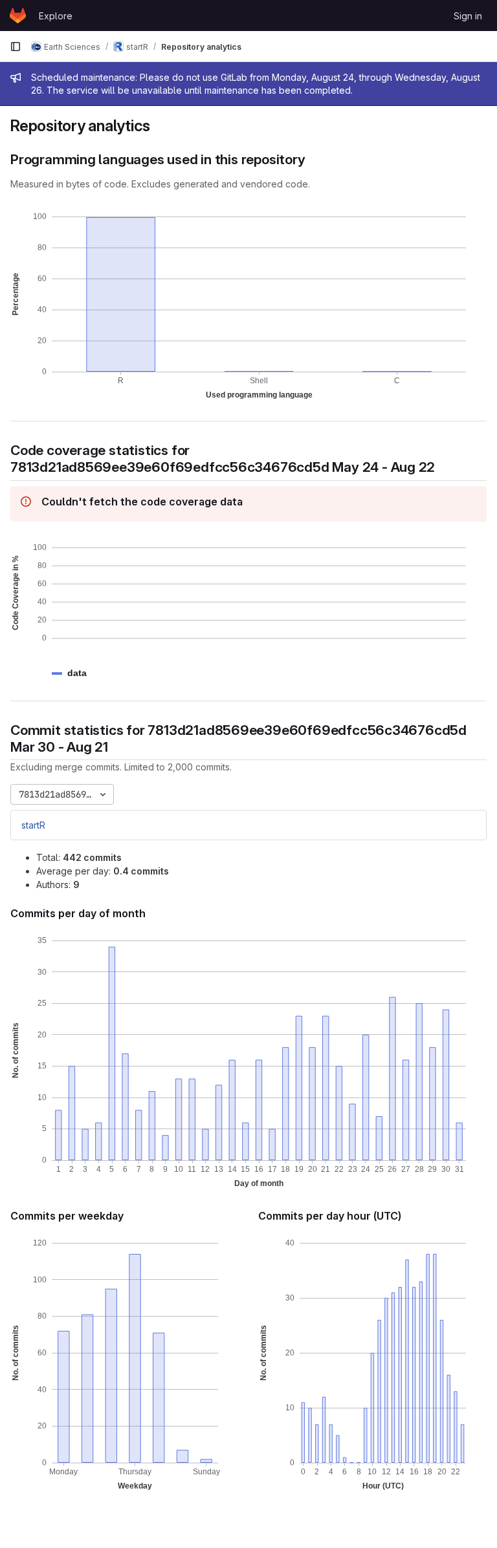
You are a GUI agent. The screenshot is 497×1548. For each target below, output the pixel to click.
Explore (55, 15)
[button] (77, 673)
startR (33, 825)
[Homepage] (17, 15)
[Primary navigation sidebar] (15, 46)
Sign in (468, 15)
